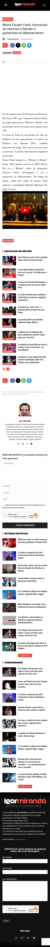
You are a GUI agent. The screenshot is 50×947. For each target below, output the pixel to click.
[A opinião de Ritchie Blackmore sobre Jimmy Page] (9, 736)
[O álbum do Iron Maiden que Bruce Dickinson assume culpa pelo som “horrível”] (9, 335)
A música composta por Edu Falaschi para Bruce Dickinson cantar (31, 555)
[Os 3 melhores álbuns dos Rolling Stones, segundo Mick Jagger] (9, 594)
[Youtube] (31, 443)
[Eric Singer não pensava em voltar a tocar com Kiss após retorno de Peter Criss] (9, 633)
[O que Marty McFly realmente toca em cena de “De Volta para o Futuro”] (9, 273)
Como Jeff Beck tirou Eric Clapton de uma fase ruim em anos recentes (32, 684)
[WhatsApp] (23, 45)
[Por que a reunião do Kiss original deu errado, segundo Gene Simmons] (9, 723)
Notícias (7, 19)
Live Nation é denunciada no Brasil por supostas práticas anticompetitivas (30, 620)
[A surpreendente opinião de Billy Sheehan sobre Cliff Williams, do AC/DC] (9, 777)
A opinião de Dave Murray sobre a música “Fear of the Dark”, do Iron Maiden (33, 347)
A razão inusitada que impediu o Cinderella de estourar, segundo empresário (32, 297)
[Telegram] (29, 45)
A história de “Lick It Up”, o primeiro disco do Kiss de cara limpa (31, 310)
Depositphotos (20, 839)
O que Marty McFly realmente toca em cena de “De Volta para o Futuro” (32, 272)
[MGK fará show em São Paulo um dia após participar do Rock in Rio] (9, 543)
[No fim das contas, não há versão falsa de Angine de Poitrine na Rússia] (9, 569)
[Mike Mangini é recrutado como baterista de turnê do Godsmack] (9, 607)
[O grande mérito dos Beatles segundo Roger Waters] (9, 323)
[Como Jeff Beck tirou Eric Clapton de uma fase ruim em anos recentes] (9, 685)
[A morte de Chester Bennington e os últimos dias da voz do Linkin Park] (9, 285)
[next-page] (7, 369)
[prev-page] (3, 369)
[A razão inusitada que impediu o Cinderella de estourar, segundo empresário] (9, 298)
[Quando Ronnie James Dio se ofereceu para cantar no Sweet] (9, 710)
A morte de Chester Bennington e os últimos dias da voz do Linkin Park (32, 285)
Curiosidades (8, 264)
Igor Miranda (13, 39)
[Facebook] (12, 45)
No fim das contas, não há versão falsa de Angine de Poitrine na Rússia (32, 568)
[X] (18, 45)
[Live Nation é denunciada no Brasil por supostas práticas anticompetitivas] (9, 620)
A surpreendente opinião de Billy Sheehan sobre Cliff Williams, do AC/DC (32, 777)
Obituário (17, 53)
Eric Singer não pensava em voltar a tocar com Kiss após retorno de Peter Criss (30, 633)
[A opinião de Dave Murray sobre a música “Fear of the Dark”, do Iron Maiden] (9, 348)
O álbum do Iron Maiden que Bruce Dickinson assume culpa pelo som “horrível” (31, 335)
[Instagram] (23, 443)
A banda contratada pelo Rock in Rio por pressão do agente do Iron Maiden (33, 646)
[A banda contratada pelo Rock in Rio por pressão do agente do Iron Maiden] (9, 646)
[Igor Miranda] (4, 39)
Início (4, 392)
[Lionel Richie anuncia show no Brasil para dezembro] (9, 581)
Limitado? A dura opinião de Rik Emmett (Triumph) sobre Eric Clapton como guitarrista (32, 360)
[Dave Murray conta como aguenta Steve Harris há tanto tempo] (9, 260)
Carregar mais (24, 655)
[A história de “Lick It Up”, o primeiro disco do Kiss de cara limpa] (9, 310)
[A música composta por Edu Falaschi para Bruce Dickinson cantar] (9, 556)
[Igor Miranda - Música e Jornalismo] (25, 5)
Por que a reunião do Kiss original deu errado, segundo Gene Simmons (32, 723)
